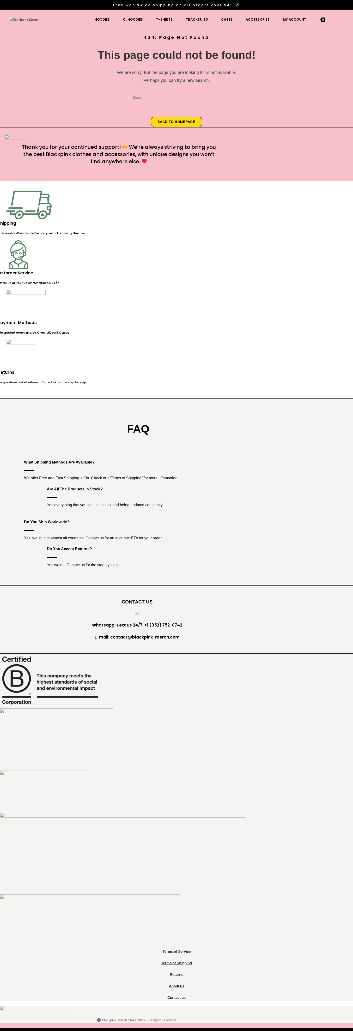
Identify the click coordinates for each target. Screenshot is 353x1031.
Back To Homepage (176, 122)
